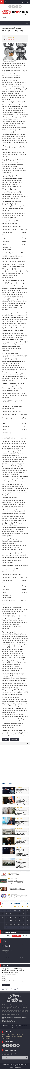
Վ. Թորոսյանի (17, 1067)
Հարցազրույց (6, 1038)
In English (5, 739)
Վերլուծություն (6, 1036)
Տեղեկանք (15, 1036)
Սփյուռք (21, 1034)
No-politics (20, 1036)
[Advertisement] (15, 761)
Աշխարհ (4, 1034)
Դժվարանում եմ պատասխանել (13, 980)
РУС (6, 1)
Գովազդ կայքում (15, 1027)
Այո (5, 976)
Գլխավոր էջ (6, 1025)
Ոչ (5, 978)
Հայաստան (10, 39)
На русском (14, 739)
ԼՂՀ (17, 1034)
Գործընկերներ (23, 1025)
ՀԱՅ (2, 1)
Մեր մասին (14, 1025)
